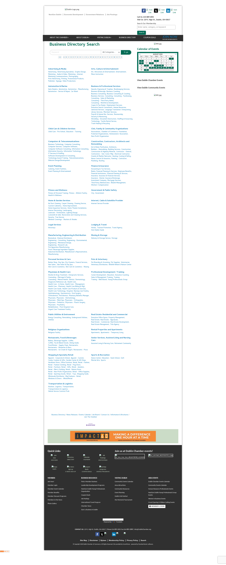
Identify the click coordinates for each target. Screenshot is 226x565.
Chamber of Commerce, (109, 132)
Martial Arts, (95, 360)
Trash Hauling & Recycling (100, 124)
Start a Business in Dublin (89, 510)
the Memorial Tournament (123, 500)
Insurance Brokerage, (112, 178)
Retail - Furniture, (54, 367)
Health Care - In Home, (56, 284)
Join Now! (51, 482)
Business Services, (97, 96)
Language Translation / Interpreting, (118, 110)
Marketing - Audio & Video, (58, 74)
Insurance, (94, 176)
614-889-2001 (116, 529)
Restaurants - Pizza (81, 350)
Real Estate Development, (120, 322)
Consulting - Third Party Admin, (102, 101)
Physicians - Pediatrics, (56, 302)
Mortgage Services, (114, 180)
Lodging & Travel (99, 225)
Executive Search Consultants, (102, 108)
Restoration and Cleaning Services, (74, 215)
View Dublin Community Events (151, 88)
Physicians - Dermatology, (66, 298)
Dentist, (72, 280)
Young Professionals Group (117, 280)
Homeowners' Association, (118, 134)
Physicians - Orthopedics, (74, 300)
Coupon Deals (149, 38)
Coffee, (71, 341)
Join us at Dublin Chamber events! (134, 451)
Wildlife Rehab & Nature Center (120, 265)
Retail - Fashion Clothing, (57, 365)
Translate (119, 522)
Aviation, (51, 387)
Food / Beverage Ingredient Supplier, (61, 250)
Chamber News (86, 506)
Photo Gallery (52, 503)
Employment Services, (114, 105)
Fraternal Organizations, (100, 134)
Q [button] (100, 57)
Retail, (75, 363)
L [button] (88, 57)
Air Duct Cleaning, (54, 204)
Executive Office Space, (99, 318)
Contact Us (105, 415)
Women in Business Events (156, 499)
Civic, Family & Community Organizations (109, 129)
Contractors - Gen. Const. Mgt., (102, 154)
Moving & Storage (99, 235)
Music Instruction (97, 74)
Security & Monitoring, (99, 117)
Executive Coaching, (122, 275)
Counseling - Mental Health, (58, 280)
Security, (51, 217)
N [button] (93, 57)
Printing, (64, 79)
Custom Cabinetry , (55, 206)
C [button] (68, 57)
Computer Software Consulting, (59, 149)
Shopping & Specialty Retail (60, 355)
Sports (103, 360)
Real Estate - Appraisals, (109, 320)
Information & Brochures (119, 415)
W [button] (114, 57)
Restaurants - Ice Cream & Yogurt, (60, 350)
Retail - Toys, (71, 374)
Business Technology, (56, 144)
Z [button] (121, 57)
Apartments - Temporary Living (112, 333)
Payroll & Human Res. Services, (102, 114)
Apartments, (95, 333)
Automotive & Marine (57, 86)
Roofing (101, 161)
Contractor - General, (124, 152)
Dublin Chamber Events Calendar (159, 482)
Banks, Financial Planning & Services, (104, 171)
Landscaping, (67, 210)
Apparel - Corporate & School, (59, 358)
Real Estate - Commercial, (100, 322)
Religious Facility (54, 333)
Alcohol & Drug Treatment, (58, 275)
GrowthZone (126, 544)
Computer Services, (55, 147)
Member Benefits (53, 493)
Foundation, (123, 132)
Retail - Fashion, (84, 363)
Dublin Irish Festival (121, 496)
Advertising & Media (57, 69)
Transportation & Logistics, (58, 389)
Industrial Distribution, (56, 252)
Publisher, (51, 81)
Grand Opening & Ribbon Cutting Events (161, 502)
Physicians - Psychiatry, (56, 305)
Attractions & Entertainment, (105, 72)
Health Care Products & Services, (74, 289)
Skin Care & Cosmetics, (56, 267)
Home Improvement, (70, 206)
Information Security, (55, 151)
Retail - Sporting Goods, (57, 374)
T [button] (107, 57)
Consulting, (109, 96)
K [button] (86, 57)
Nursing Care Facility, (81, 291)
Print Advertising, (54, 79)
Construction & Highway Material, (103, 152)
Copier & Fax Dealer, (98, 105)
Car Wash (74, 91)
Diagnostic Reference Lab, (57, 282)
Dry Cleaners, (70, 262)
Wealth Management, (118, 183)
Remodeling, (66, 318)
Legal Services (54, 225)
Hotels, (93, 228)
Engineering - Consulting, (57, 240)
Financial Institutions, (98, 174)
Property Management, (117, 318)
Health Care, (71, 282)
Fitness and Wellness (57, 190)
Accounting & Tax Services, (101, 169)
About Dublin (82, 38)
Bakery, (51, 341)
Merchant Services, (110, 112)
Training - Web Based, (99, 280)
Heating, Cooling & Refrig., (121, 156)
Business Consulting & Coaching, (118, 94)
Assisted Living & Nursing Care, (102, 343)
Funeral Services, (82, 262)
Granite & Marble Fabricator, (101, 156)
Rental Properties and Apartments (106, 330)
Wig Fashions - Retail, (73, 376)
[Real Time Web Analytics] (4, 551)
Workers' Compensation (100, 185)
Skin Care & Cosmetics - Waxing (77, 267)
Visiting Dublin (103, 38)
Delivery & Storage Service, (101, 238)
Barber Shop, (53, 262)
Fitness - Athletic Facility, (78, 193)
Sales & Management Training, (102, 277)
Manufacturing (53, 254)
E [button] (73, 57)
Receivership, (118, 114)
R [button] (102, 57)
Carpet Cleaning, (68, 204)
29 (171, 68)
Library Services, (97, 112)
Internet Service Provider (100, 204)
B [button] (66, 57)
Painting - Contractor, (119, 159)
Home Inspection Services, (57, 208)
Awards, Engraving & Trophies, (102, 89)
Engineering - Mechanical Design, (59, 243)
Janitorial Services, (97, 110)
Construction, (126, 149)
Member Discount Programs (57, 496)
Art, (92, 72)
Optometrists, (66, 293)
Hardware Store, (54, 363)
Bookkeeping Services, (122, 89)
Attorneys (51, 228)
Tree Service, (59, 217)
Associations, (96, 132)
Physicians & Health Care (59, 272)
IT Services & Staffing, (56, 154)
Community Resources (122, 489)
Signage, (59, 81)
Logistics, (58, 387)
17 (146, 65)
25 (151, 68)
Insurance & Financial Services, (109, 176)
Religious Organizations (59, 330)
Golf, (122, 358)
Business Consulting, (98, 94)
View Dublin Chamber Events (150, 80)
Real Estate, (95, 320)
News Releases (72, 415)
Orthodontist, (53, 296)
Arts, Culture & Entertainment (105, 69)
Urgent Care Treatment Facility (59, 309)
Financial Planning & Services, (117, 174)
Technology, (95, 121)
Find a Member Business (89, 482)
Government (99, 193)
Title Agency (114, 324)
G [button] (77, 57)
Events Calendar (85, 415)
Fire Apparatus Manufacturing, (59, 247)
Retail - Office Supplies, (81, 372)
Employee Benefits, (125, 171)
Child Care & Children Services (61, 129)
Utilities (51, 320)
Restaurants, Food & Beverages (62, 338)
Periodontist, (63, 296)
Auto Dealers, (53, 89)
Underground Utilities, (80, 318)
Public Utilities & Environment (61, 314)
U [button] (109, 57)
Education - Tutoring (73, 132)
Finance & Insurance (100, 166)
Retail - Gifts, (66, 367)
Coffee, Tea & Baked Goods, (58, 343)
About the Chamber (58, 38)
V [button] (111, 57)
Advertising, (52, 72)
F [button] (75, 57)
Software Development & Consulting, (61, 156)
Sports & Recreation (100, 355)
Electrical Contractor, (122, 154)
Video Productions (69, 81)
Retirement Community (123, 343)
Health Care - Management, (75, 284)
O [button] (95, 57)
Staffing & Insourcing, (125, 119)
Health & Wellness (55, 195)
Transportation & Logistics (60, 384)
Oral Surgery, (76, 293)
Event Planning (54, 166)
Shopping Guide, (83, 374)
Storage (114, 238)
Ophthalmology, (54, 293)
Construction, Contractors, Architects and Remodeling (110, 143)
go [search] (127, 52)
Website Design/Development (59, 160)
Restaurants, (73, 345)
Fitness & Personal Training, (58, 193)
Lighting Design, (72, 213)
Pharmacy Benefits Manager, (79, 296)
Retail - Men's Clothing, (56, 369)
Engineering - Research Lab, (58, 245)
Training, (117, 277)
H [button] (80, 57)
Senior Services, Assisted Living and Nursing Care (110, 339)
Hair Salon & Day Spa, (65, 265)
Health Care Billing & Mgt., (75, 286)
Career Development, (98, 275)
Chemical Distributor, (64, 238)
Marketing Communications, (58, 76)
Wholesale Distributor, (56, 376)
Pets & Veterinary (99, 259)
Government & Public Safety (104, 190)
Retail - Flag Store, (74, 365)
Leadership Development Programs (92, 485)
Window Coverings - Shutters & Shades (62, 220)
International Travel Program (90, 502)
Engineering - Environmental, (77, 240)
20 (161, 65)
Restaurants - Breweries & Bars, (60, 348)
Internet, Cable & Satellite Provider (107, 200)
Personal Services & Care (59, 259)
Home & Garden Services (59, 200)
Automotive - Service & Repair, (59, 91)
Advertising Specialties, (65, 72)
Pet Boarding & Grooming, (100, 262)
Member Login (52, 485)
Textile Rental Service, (109, 121)
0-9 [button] (60, 57)
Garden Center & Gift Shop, (76, 360)
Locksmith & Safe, (54, 215)
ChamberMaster (142, 544)
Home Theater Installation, (77, 208)
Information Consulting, (80, 149)
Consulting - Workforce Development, (105, 103)
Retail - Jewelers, (78, 367)
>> (176, 54)
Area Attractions (120, 485)
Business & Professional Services (105, 86)
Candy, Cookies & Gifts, (56, 360)
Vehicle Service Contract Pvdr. (59, 391)
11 (151, 63)
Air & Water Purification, (100, 147)
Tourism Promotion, (104, 228)
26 (156, 68)
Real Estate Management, (100, 324)
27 (161, 68)
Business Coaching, (113, 91)
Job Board (96, 415)
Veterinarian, (125, 262)
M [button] (90, 57)
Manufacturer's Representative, (76, 252)
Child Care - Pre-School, (57, 132)
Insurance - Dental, (98, 178)
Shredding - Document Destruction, (104, 119)
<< (140, 54)
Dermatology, (80, 280)
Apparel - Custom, (77, 358)
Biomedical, (52, 238)
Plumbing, (94, 161)
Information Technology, (72, 151)
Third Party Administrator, (100, 183)
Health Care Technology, (57, 291)
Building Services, (114, 149)
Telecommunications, (76, 158)
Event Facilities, (61, 169)
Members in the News (55, 500)
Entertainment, (121, 72)
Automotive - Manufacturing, (78, 89)
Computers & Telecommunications (63, 141)
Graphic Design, (80, 72)
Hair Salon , (52, 265)
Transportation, (68, 387)
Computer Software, (70, 147)
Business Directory (127, 38)
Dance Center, (96, 358)
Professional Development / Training (107, 272)
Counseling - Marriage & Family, (59, 277)
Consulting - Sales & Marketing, (102, 98)
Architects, (113, 147)
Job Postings (85, 499)
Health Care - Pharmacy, (57, 286)
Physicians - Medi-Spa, (56, 300)
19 (156, 65)
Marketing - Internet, (75, 74)
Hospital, (70, 291)
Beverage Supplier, (61, 341)
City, (93, 193)
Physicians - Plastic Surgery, (75, 302)
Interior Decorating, (55, 210)
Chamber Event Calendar (56, 489)
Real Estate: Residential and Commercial (109, 314)
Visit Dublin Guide (97, 230)
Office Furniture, (66, 363)
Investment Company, (99, 180)
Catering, (51, 169)
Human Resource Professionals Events (160, 489)
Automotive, (63, 89)
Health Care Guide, (55, 289)
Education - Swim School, (111, 358)
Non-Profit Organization (100, 136)
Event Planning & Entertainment (59, 171)
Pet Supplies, (115, 262)
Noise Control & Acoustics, (101, 159)
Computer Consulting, (72, 144)
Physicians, (52, 298)
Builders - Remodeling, (99, 149)
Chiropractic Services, (76, 275)
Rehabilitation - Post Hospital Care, (61, 307)
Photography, (73, 76)
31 (146, 70)
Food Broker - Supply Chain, (58, 345)
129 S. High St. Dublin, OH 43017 (95, 529)
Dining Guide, (74, 343)
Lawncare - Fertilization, (57, 213)
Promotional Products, (76, 79)
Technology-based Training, (58, 158)
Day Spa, (61, 262)
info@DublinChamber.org (142, 529)
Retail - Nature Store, (73, 369)
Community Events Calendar (124, 482)
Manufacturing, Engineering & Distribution (67, 235)
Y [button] (119, 57)
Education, (110, 275)
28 (166, 68)
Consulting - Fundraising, (123, 96)
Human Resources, (119, 108)
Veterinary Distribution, (99, 265)
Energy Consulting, (55, 318)
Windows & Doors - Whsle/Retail (60, 379)
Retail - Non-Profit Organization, (60, 372)
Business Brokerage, (98, 91)
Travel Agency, (117, 228)
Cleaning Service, (80, 204)
